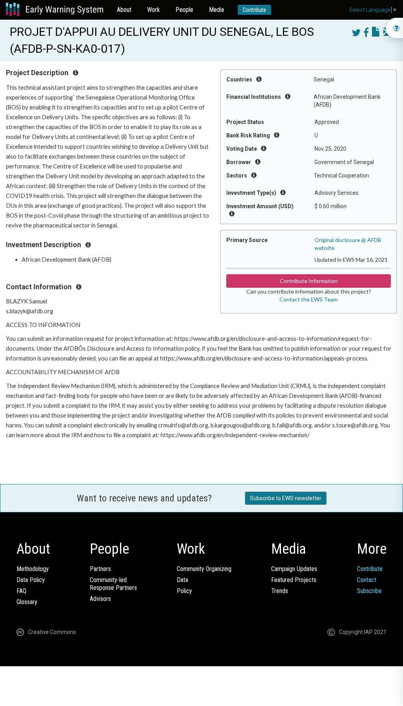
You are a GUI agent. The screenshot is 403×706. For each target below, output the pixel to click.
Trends (279, 591)
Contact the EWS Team (308, 299)
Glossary (27, 602)
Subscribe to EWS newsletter (286, 498)
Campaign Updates (294, 569)
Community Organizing (204, 569)
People (184, 9)
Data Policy (31, 580)
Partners (100, 569)
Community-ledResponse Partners (113, 583)
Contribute (254, 10)
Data (182, 580)
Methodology (33, 569)
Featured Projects (293, 580)
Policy (184, 591)
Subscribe (369, 591)
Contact (366, 580)
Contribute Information (309, 280)
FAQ (21, 591)
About (124, 9)
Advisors (100, 599)
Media (216, 9)
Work (153, 9)
